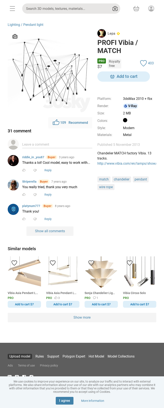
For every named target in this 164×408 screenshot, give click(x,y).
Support (53, 356)
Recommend (74, 123)
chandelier (121, 179)
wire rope (106, 187)
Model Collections (121, 356)
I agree (64, 401)
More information (92, 400)
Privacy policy (49, 365)
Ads (10, 365)
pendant (141, 179)
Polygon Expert (74, 356)
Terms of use (26, 365)
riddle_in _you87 (33, 157)
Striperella (29, 181)
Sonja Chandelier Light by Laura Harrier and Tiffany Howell (100, 293)
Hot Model (96, 356)
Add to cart (127, 76)
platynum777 (31, 206)
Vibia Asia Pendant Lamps (24, 293)
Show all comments (50, 231)
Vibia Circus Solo (134, 293)
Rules (39, 356)
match (104, 179)
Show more (82, 317)
